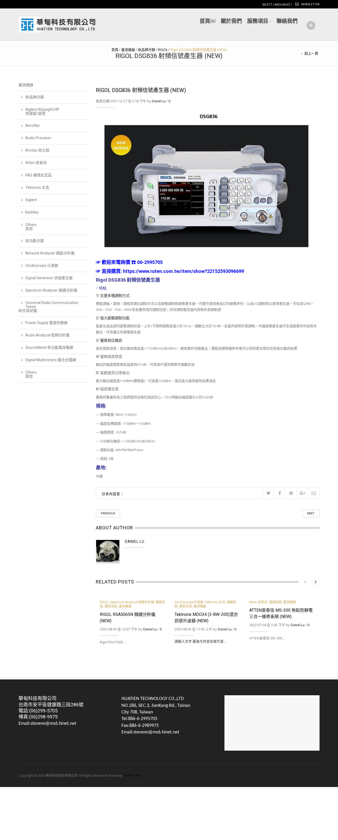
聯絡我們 (287, 21)
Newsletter (310, 4)
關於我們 (231, 21)
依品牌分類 (146, 49)
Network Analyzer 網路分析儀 (49, 253)
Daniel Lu (159, 101)
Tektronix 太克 (215, 602)
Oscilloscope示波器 (189, 602)
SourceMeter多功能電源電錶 (49, 347)
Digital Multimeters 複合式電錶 (50, 360)
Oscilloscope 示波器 (41, 265)
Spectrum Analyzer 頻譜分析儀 (51, 290)
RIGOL (163, 49)
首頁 (114, 49)
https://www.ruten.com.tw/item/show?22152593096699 (183, 271)
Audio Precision (38, 138)
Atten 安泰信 (258, 602)
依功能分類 (34, 241)
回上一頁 (311, 53)
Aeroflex (32, 125)
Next (310, 513)
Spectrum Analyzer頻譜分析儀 (132, 602)
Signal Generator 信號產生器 (49, 278)
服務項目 (257, 21)
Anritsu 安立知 (37, 150)
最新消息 (111, 606)
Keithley (32, 212)
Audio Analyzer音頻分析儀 (47, 335)
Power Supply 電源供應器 (46, 323)
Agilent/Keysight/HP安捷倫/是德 (42, 111)
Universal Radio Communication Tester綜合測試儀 (48, 307)
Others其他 (31, 227)
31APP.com (132, 775)
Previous (108, 513)
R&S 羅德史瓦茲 (38, 175)
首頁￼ (207, 21)
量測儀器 (128, 49)
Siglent (31, 200)
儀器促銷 (275, 602)
